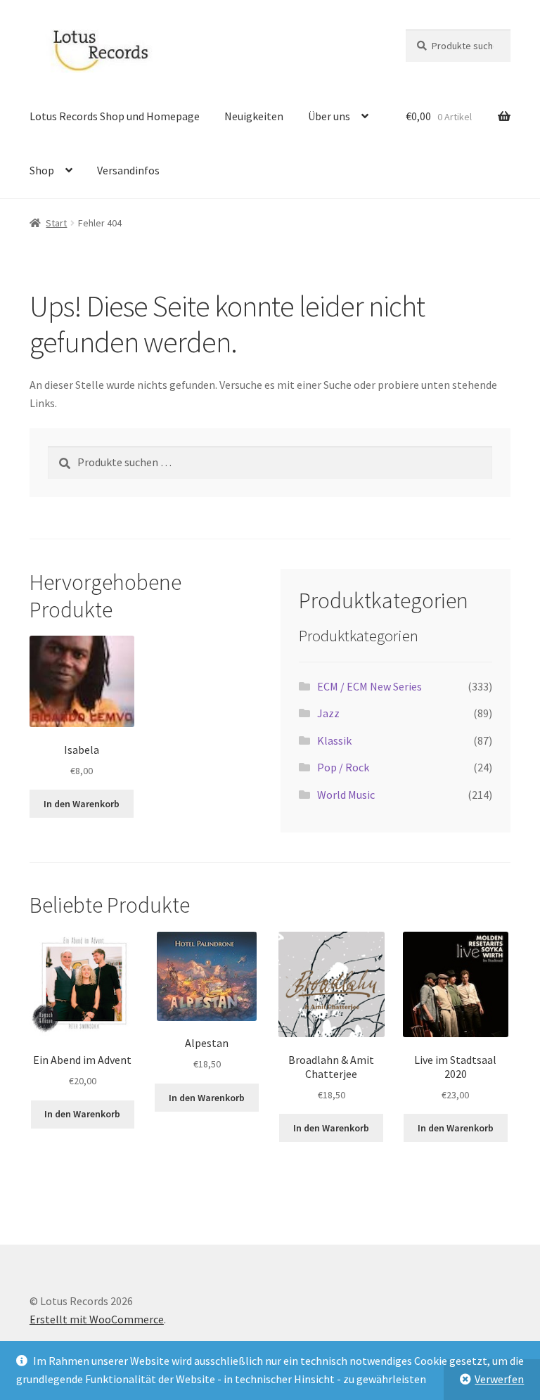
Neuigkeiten (253, 116)
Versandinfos (128, 170)
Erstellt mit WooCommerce (97, 1319)
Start (56, 223)
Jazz (328, 713)
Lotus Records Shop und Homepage (115, 116)
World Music (346, 795)
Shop (42, 170)
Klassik (334, 740)
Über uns (329, 116)
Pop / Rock (343, 767)
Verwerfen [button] (499, 1379)
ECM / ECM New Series (369, 686)
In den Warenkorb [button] (82, 803)
